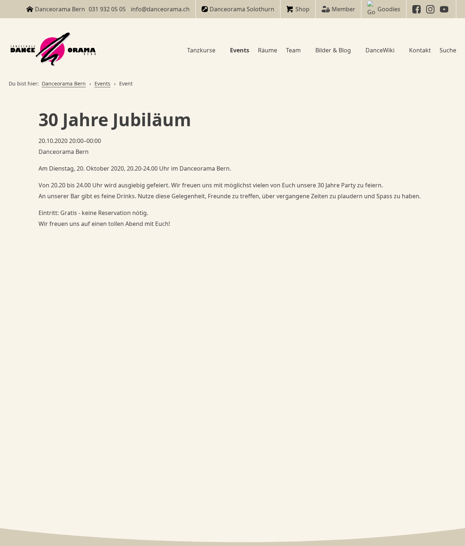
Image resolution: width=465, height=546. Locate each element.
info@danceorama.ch (160, 9)
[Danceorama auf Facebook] (417, 9)
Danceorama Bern (64, 83)
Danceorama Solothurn (242, 9)
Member (343, 9)
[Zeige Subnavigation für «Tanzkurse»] (218, 50)
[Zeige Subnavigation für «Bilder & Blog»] (354, 50)
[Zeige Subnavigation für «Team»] (304, 50)
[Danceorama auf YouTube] (445, 9)
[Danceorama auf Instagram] (431, 9)
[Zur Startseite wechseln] (54, 50)
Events (102, 83)
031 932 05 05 (107, 9)
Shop (302, 9)
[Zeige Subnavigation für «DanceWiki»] (397, 50)
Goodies (388, 9)
